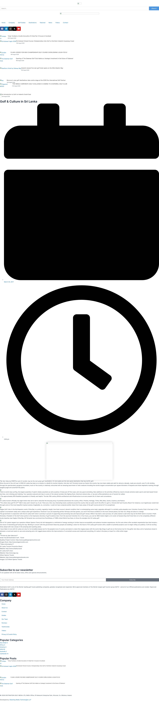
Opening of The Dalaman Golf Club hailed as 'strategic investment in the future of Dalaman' (44, 58)
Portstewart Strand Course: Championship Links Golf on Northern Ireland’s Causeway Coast (45, 41)
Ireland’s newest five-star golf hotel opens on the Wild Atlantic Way (42, 68)
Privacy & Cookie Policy (9, 634)
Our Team (5, 619)
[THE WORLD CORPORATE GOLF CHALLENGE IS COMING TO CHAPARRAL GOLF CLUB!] (6, 88)
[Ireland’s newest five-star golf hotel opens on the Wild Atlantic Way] (10, 73)
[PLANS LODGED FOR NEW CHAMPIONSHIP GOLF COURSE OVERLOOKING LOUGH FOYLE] (5, 55)
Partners (4, 623)
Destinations (33, 22)
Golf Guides (21, 22)
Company (12, 22)
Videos (57, 22)
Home (3, 22)
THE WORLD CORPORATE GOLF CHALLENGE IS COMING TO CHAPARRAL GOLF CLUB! (39, 84)
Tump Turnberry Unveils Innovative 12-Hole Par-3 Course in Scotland (29, 36)
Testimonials (5, 627)
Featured (42, 22)
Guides (4, 615)
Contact (65, 22)
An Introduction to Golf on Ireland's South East (16, 94)
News (50, 22)
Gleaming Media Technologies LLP (20, 700)
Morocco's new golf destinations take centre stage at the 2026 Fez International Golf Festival (36, 80)
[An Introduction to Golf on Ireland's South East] (1, 95)
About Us (5, 608)
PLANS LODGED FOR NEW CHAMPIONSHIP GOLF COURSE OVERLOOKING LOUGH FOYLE (39, 52)
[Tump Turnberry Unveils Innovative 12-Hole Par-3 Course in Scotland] (4, 37)
